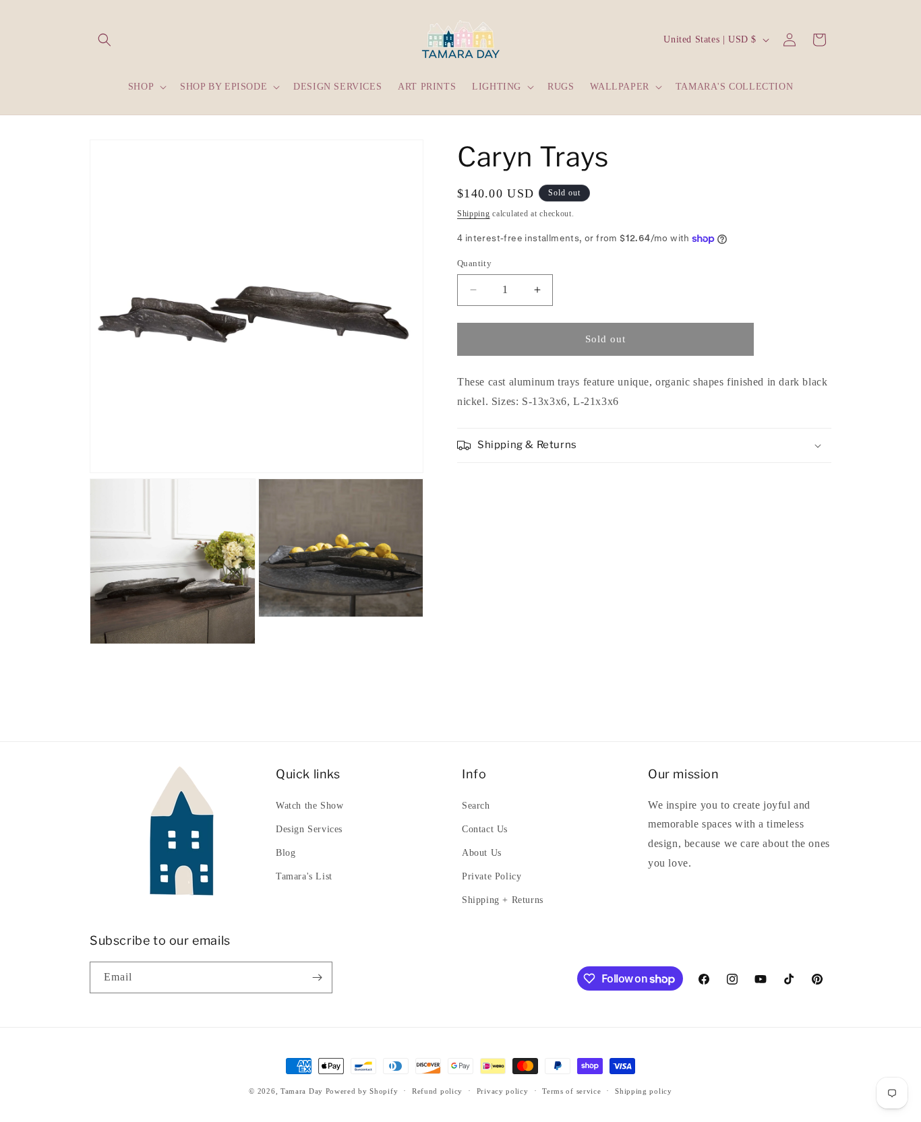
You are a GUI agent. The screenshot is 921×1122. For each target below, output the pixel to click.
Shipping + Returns (502, 900)
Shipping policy (643, 1091)
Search (476, 806)
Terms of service (571, 1091)
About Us (482, 853)
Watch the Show (309, 806)
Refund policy (437, 1091)
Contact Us (485, 829)
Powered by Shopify (362, 1091)
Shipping (473, 213)
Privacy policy (503, 1091)
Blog (285, 853)
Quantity (474, 263)
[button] (104, 40)
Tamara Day (301, 1091)
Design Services (309, 829)
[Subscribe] (317, 977)
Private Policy (491, 876)
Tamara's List (304, 876)
